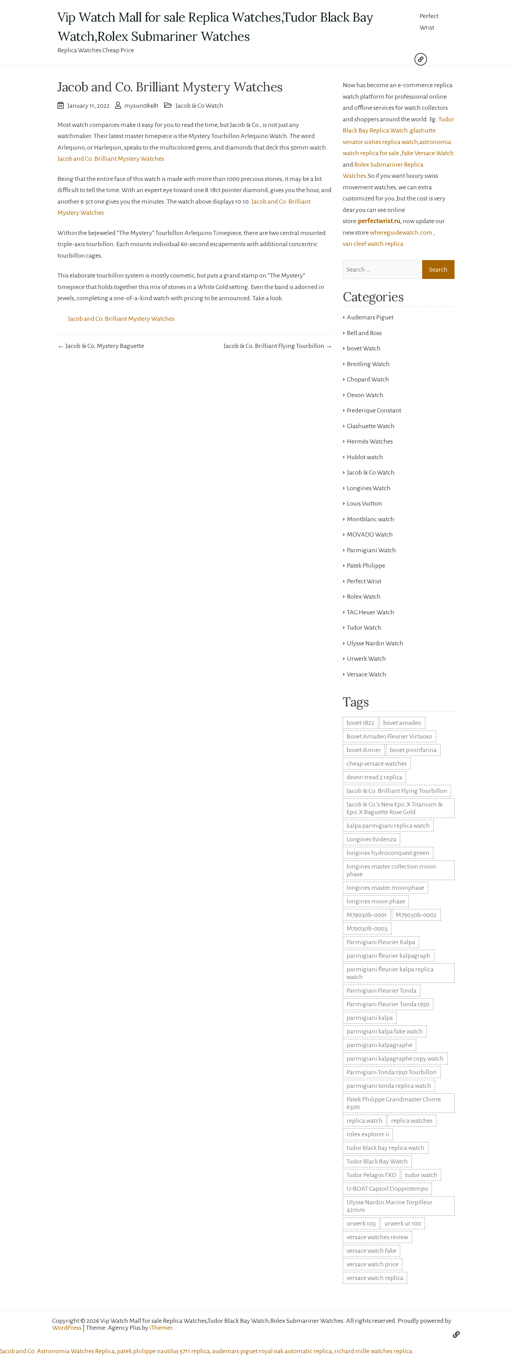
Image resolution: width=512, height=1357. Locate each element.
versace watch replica (375, 1277)
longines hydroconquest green (388, 852)
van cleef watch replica (373, 243)
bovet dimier (364, 749)
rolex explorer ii (368, 1134)
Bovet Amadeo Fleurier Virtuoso (389, 736)
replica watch (364, 1120)
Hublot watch (365, 457)
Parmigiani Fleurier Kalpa (381, 942)
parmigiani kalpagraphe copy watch (395, 1058)
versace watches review (377, 1237)
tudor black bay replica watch (386, 1147)
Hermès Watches (370, 441)
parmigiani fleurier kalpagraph (388, 955)
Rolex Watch (364, 596)
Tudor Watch (364, 627)
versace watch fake (371, 1250)
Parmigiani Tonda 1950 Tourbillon (392, 1072)
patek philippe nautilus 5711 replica (163, 1351)
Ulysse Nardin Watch (375, 643)
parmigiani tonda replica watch (389, 1085)
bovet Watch (364, 348)
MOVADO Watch (370, 534)
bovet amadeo (402, 722)
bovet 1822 (360, 722)
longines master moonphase (385, 887)
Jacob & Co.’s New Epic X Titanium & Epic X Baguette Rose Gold (395, 808)
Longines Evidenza (371, 839)
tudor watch (421, 1175)
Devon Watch (365, 395)
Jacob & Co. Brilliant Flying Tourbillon (397, 790)
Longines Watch (368, 488)
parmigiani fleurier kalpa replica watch (390, 973)
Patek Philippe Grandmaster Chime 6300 (394, 1103)
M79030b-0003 (367, 928)
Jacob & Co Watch (199, 105)
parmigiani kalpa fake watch (385, 1031)
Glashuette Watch (371, 426)
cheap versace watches (377, 763)
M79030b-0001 (367, 914)
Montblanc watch (370, 519)
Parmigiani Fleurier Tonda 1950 (388, 1004)
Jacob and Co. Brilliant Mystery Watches (110, 158)
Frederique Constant (374, 410)
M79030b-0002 (416, 914)
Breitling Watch (368, 364)
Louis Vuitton (364, 503)
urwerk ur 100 (403, 1223)
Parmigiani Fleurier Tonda (382, 990)
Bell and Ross (364, 332)
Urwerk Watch (366, 658)
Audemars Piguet (370, 317)
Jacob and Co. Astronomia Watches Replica (57, 1351)
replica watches (412, 1120)
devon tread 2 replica (374, 777)
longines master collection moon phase (391, 870)
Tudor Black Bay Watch (377, 1161)
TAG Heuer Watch (370, 612)
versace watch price (372, 1264)
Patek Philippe (366, 565)
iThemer (160, 1327)
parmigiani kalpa (370, 1017)
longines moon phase (376, 901)
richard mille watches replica (373, 1351)
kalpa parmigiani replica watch (388, 825)
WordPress (67, 1327)
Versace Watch (366, 674)
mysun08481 (141, 105)
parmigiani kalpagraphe (379, 1044)
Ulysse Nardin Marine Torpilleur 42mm (390, 1206)
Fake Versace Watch (428, 153)
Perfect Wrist (429, 22)
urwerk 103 (361, 1223)
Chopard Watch (368, 379)
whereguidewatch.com (401, 232)
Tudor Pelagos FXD (371, 1175)
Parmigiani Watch (371, 550)
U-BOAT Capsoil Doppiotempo (387, 1188)
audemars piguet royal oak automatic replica (272, 1351)
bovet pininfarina (413, 749)
